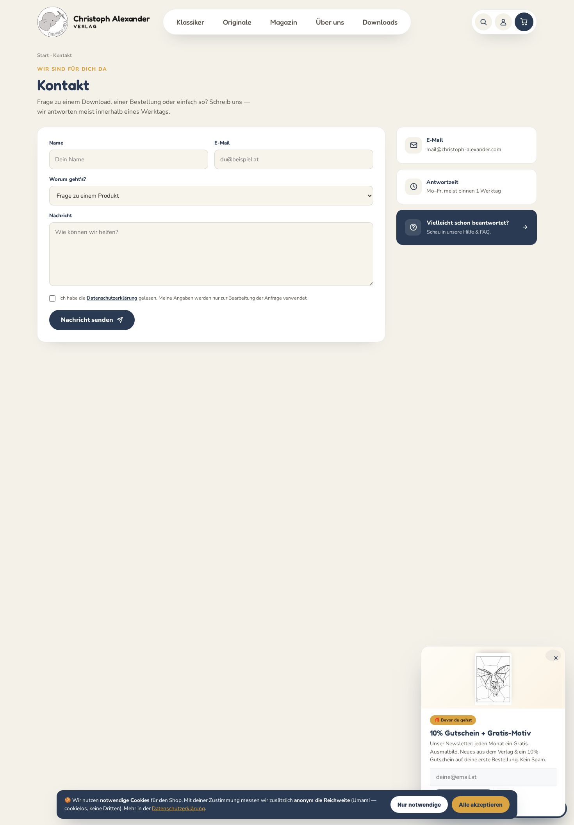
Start (43, 55)
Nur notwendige (419, 804)
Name (56, 142)
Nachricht (60, 215)
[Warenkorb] (524, 21)
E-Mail (222, 142)
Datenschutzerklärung (112, 298)
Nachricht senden (87, 320)
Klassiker (190, 22)
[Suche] (483, 21)
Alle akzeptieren (481, 804)
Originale (237, 22)
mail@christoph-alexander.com (463, 149)
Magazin (283, 22)
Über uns (330, 22)
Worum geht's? (67, 179)
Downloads (380, 22)
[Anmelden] (503, 21)
